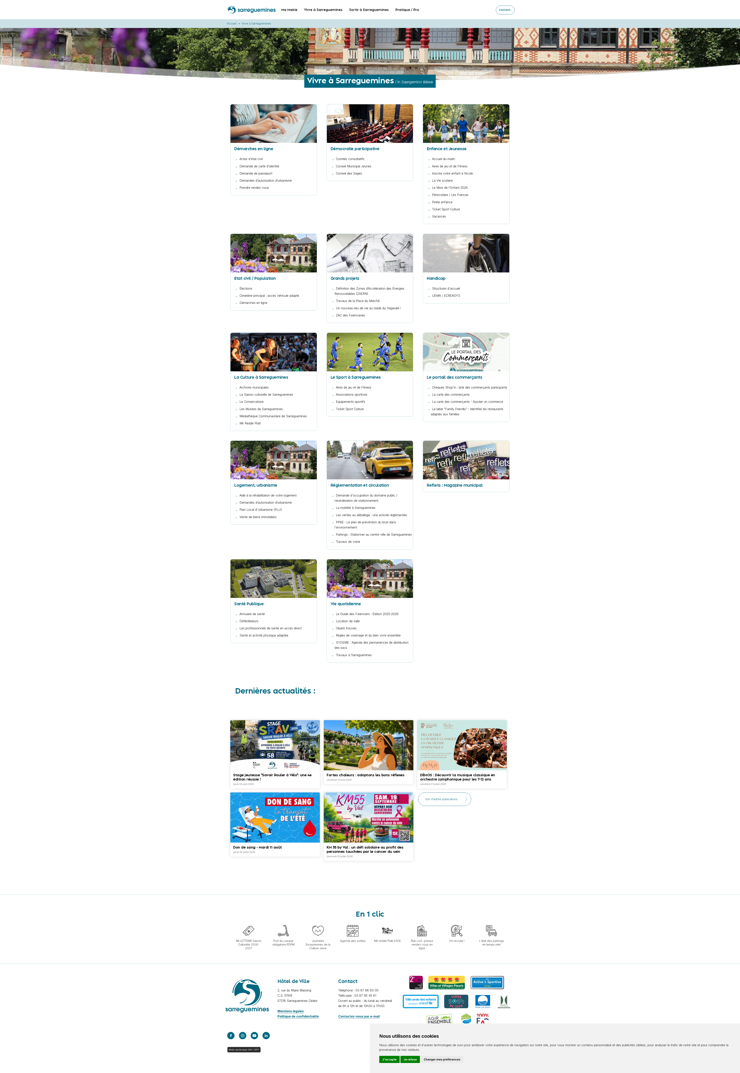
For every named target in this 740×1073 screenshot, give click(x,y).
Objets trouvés (346, 628)
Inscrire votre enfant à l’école (452, 173)
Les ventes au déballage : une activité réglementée (371, 515)
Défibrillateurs (249, 621)
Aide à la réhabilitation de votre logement (268, 495)
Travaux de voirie (348, 542)
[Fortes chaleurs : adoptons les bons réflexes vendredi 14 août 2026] (368, 720)
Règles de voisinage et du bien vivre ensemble (368, 635)
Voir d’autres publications (441, 799)
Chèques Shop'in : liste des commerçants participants (469, 387)
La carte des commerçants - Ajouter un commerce (467, 402)
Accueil (231, 23)
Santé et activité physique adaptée (264, 635)
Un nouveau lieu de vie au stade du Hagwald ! (368, 308)
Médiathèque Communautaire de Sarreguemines (273, 416)
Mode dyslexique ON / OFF (244, 1050)
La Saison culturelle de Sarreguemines (266, 394)
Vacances (439, 216)
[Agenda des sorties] (352, 923)
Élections (246, 288)
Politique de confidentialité (298, 1016)
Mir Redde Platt (250, 423)
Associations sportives (351, 394)
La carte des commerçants (451, 394)
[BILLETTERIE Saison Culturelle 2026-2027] (248, 923)
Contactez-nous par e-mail (359, 1016)
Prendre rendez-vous (254, 188)
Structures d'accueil (446, 288)
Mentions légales (291, 1011)
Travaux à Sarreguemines (354, 655)
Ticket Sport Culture (446, 209)
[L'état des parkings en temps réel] (491, 923)
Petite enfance (442, 202)
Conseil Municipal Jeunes (353, 166)
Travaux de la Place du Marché (358, 301)
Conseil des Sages (349, 173)
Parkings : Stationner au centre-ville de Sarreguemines (374, 534)
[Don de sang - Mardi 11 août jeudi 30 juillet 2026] (275, 799)
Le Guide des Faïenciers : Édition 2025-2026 (367, 614)
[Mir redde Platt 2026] (387, 923)
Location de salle (348, 621)
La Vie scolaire (442, 180)
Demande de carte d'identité (259, 166)
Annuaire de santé (252, 614)
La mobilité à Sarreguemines (355, 508)
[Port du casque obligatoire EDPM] (283, 923)
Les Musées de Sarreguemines (261, 409)
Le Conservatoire (252, 402)
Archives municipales (254, 387)
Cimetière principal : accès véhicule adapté (269, 296)
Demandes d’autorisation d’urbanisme (266, 180)
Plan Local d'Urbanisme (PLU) (261, 510)
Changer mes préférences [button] (442, 1059)
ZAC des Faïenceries (350, 315)
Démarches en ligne (253, 303)
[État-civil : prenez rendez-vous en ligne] (422, 923)
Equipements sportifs (350, 402)
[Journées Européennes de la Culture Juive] (318, 923)
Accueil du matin (443, 159)
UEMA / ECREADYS (446, 296)
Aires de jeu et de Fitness (450, 166)
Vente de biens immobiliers (258, 517)
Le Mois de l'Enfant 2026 (450, 188)
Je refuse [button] (410, 1059)
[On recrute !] (456, 923)
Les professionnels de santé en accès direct (271, 628)
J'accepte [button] (389, 1059)
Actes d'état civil (251, 159)
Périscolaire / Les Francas (450, 195)
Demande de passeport (256, 173)
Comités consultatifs (350, 159)
